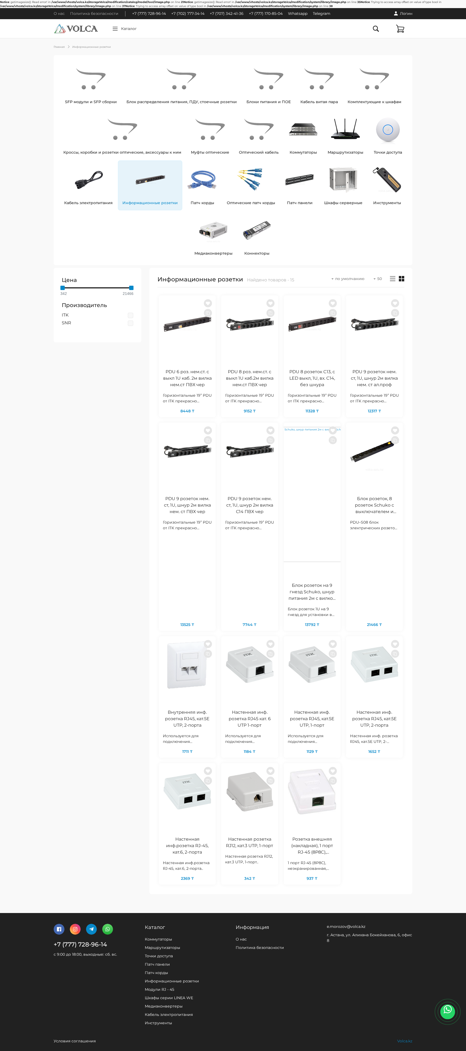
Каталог (129, 28)
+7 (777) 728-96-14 (149, 13)
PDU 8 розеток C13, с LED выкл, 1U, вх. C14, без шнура (312, 378)
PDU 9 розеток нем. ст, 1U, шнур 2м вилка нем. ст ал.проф (374, 378)
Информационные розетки (91, 47)
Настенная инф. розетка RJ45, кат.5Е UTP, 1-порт (312, 719)
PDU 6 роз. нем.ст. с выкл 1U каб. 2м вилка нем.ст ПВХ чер (187, 378)
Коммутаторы (158, 939)
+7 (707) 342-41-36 (227, 13)
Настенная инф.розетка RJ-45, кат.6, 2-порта (187, 846)
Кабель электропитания (169, 1014)
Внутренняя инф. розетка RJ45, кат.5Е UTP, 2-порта (187, 719)
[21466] (131, 288)
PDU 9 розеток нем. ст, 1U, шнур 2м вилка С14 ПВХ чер (249, 505)
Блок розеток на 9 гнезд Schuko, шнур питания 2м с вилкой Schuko (312, 592)
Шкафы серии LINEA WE (169, 997)
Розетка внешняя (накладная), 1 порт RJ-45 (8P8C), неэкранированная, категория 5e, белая (312, 846)
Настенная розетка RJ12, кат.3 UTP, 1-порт (249, 842)
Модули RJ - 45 (159, 989)
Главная (59, 47)
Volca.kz (404, 1041)
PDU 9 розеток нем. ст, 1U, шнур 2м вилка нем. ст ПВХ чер (187, 505)
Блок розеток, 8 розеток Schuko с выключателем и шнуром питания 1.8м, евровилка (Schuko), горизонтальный (374, 506)
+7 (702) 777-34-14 (187, 13)
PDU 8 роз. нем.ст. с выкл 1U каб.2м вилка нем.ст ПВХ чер (249, 378)
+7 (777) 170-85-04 (266, 13)
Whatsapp (297, 13)
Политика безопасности (94, 13)
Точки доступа (159, 956)
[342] (62, 288)
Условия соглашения (75, 1041)
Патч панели (157, 964)
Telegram (321, 13)
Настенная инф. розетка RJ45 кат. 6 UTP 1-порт (250, 719)
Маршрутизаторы (162, 947)
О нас (59, 13)
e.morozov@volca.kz (346, 926)
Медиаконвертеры (164, 1006)
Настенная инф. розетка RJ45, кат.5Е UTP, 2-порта (374, 719)
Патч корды (156, 972)
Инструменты (158, 1022)
